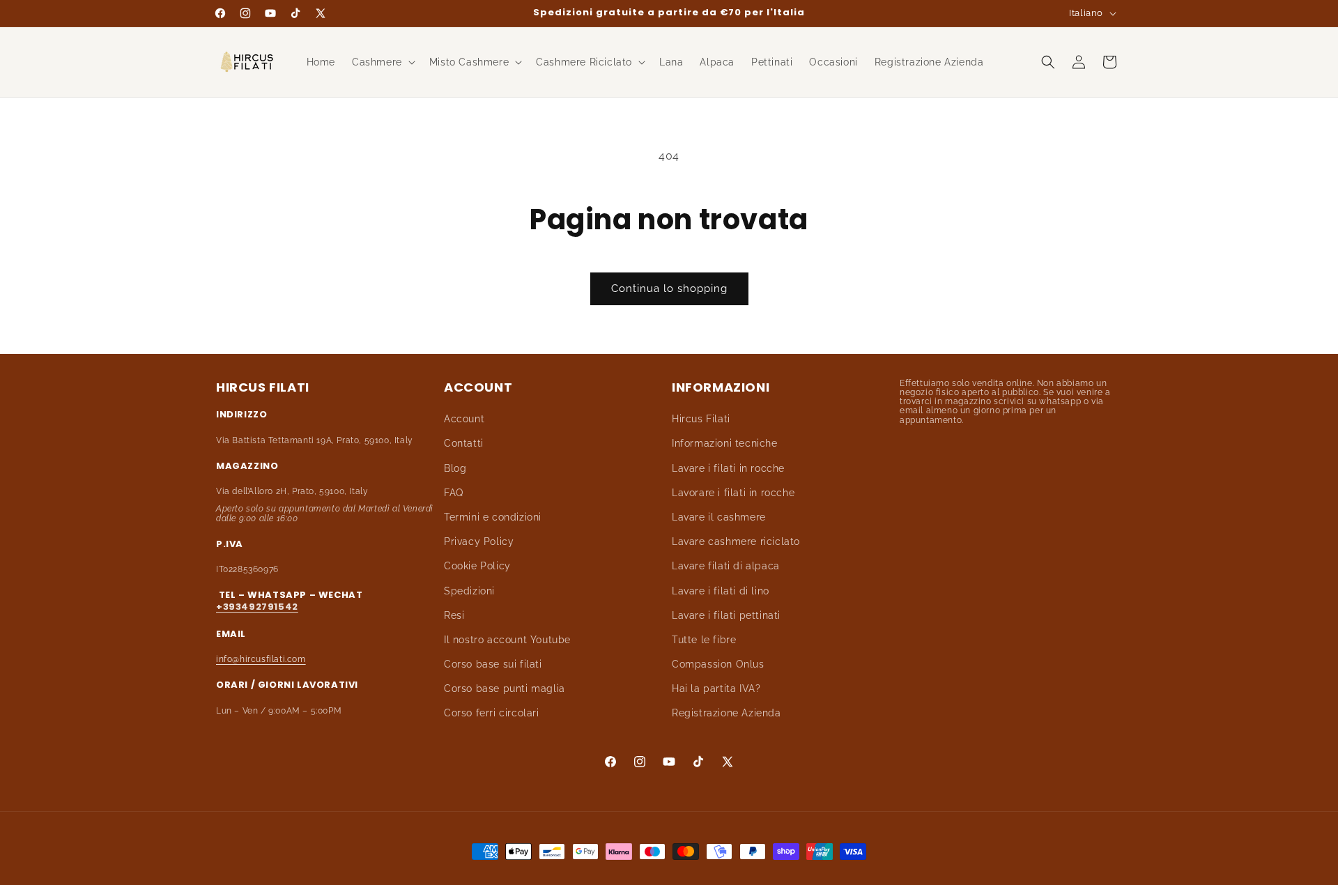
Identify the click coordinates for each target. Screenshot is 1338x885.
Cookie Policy (477, 566)
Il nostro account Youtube (507, 639)
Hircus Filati (701, 419)
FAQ (453, 492)
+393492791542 (257, 606)
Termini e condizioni (492, 517)
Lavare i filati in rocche (728, 468)
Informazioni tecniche (725, 443)
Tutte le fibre (704, 639)
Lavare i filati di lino (720, 591)
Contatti (464, 443)
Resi (454, 615)
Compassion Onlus (718, 664)
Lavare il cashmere (719, 517)
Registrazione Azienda (726, 713)
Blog (455, 468)
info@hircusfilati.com (261, 659)
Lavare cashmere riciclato (736, 542)
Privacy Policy (479, 542)
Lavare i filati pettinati (726, 615)
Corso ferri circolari (491, 713)
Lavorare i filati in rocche (733, 492)
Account (464, 419)
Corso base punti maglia (504, 689)
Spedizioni (469, 591)
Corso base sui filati (493, 664)
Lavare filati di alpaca (726, 566)
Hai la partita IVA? (716, 689)
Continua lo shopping (669, 288)
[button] (382, 62)
